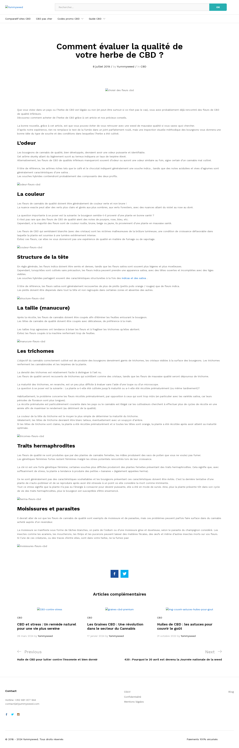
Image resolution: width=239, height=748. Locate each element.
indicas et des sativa (134, 278)
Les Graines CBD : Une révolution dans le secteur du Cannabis (115, 626)
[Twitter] (12, 715)
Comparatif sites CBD (18, 18)
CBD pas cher (44, 18)
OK (218, 7)
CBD (143, 66)
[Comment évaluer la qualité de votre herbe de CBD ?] (114, 574)
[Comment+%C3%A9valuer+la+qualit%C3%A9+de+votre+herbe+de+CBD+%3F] (124, 574)
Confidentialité (132, 696)
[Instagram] (18, 715)
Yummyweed (125, 66)
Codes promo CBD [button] (69, 18)
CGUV (127, 691)
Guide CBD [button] (95, 18)
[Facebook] (6, 715)
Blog (231, 691)
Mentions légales (134, 701)
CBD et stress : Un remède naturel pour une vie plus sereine (46, 626)
